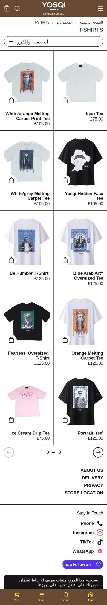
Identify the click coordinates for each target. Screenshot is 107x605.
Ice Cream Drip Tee (27, 407)
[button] (17, 8)
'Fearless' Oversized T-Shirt (27, 330)
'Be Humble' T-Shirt (27, 250)
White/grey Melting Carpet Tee (27, 170)
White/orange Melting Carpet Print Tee (27, 90)
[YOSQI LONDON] (53, 8)
